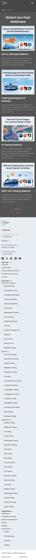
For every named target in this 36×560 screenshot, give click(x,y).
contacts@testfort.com (10, 234)
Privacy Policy (6, 557)
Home (4, 10)
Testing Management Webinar (14, 100)
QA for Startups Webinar (15, 54)
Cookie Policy (23, 557)
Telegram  (6, 241)
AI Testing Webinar (12, 144)
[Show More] (18, 209)
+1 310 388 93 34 (7, 237)
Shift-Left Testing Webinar (16, 191)
